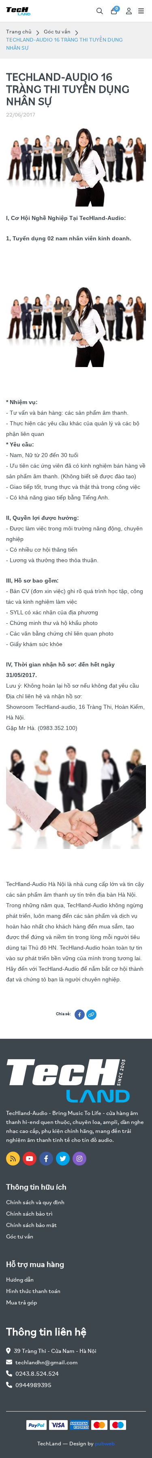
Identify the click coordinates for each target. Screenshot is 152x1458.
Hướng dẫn (20, 1280)
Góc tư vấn (57, 32)
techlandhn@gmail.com (46, 1363)
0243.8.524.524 (37, 1374)
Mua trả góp (21, 1303)
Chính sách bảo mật (31, 1226)
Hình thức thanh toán (33, 1292)
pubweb (105, 1444)
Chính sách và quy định (35, 1203)
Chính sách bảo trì (29, 1214)
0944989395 (33, 1386)
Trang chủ (19, 32)
